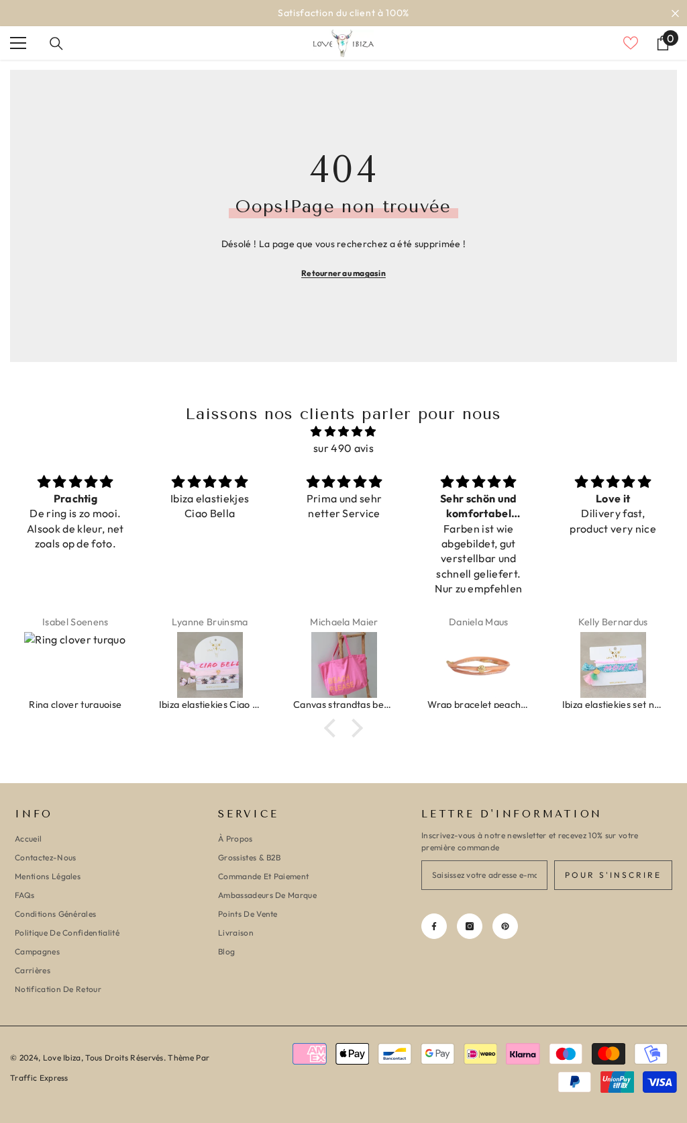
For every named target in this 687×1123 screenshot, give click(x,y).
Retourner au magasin (343, 273)
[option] (343, 13)
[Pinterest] (505, 926)
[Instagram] (469, 926)
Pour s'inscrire (613, 875)
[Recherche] (56, 44)
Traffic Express (39, 1078)
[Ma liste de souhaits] (630, 43)
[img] (343, 431)
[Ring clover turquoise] (75, 665)
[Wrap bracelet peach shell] (478, 665)
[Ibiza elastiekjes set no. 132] (613, 665)
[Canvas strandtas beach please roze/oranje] (344, 665)
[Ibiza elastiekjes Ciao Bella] (210, 665)
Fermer (675, 13)
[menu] (18, 43)
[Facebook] (434, 926)
